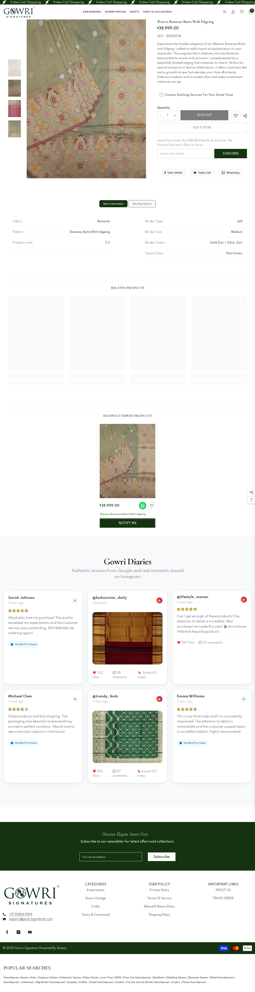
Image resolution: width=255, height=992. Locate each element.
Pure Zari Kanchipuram (137, 977)
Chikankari (28, 982)
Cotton (176, 982)
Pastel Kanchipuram (101, 982)
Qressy (62, 948)
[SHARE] (243, 115)
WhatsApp (233, 172)
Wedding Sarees (176, 977)
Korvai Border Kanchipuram (153, 982)
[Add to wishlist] (151, 505)
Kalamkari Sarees (70, 977)
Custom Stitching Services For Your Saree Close (199, 95)
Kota (33, 977)
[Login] (233, 11)
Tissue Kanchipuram (194, 982)
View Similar (174, 172)
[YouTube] (30, 932)
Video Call (204, 172)
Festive (120, 982)
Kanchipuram (11, 982)
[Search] (224, 11)
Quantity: (164, 107)
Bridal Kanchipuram (222, 977)
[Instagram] (18, 932)
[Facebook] (7, 932)
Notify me (128, 523)
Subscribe (231, 153)
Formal (131, 982)
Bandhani (158, 977)
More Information (113, 203)
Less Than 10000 (111, 977)
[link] (235, 115)
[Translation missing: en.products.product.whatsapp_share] (142, 505)
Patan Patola (90, 977)
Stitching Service (142, 203)
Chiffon (83, 982)
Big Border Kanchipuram (50, 982)
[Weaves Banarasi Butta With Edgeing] (127, 461)
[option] (86, 98)
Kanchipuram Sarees (16, 977)
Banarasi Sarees (198, 977)
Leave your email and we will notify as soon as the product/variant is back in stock (194, 143)
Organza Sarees (48, 977)
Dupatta (72, 982)
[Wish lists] (241, 11)
